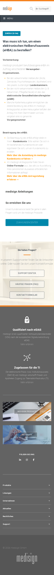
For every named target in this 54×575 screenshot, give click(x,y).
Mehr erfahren (27, 344)
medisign (14, 8)
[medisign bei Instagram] (27, 459)
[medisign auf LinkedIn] (20, 459)
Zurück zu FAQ (11, 33)
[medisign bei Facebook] (34, 459)
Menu (10, 18)
